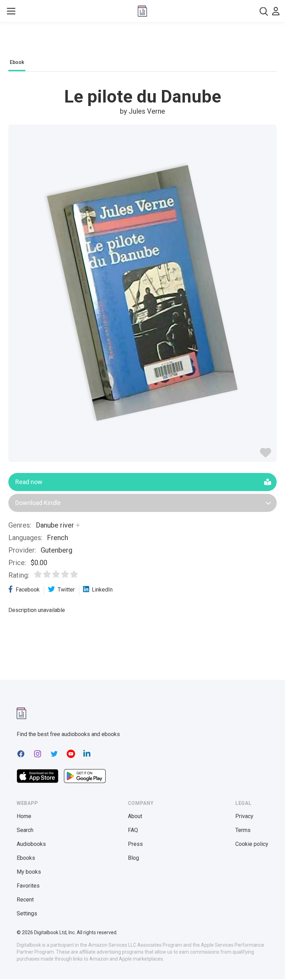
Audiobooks (31, 844)
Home (24, 816)
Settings (27, 913)
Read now (28, 482)
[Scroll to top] (267, 961)
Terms (243, 830)
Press (135, 844)
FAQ (133, 830)
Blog (133, 858)
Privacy (244, 816)
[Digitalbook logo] (142, 11)
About (135, 816)
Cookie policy (251, 844)
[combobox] (264, 11)
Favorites (28, 885)
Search (25, 830)
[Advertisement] (142, 42)
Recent (25, 899)
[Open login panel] (275, 11)
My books (29, 871)
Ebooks (26, 858)
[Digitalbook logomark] (21, 713)
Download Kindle (38, 502)
